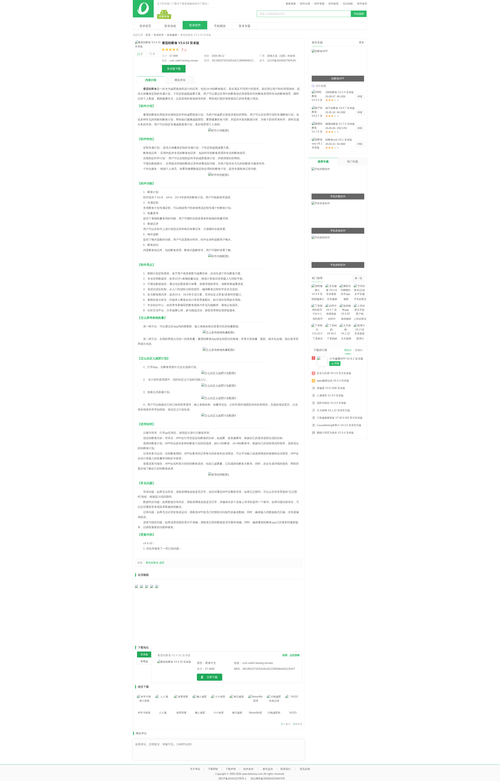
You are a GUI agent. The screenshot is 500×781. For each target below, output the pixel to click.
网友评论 (180, 80)
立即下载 (212, 677)
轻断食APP (337, 78)
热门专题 (352, 161)
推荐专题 (323, 161)
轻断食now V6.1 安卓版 (338, 139)
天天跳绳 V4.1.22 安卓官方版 (333, 410)
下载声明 (231, 769)
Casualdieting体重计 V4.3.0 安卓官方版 (339, 425)
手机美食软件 (338, 230)
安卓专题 (244, 26)
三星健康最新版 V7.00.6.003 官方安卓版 (339, 417)
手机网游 (220, 26)
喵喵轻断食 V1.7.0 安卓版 (340, 123)
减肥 (161, 562)
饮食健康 (172, 34)
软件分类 (305, 3)
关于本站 (195, 769)
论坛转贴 (348, 3)
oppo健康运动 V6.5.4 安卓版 (333, 380)
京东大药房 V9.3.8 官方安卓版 (334, 373)
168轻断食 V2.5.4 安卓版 (339, 92)
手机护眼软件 (338, 196)
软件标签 (334, 3)
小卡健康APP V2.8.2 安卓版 (346, 358)
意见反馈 (305, 769)
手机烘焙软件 (338, 264)
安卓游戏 (170, 26)
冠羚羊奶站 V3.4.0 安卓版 (331, 402)
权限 (285, 655)
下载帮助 (213, 769)
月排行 (358, 350)
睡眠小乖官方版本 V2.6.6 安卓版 (335, 432)
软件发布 (362, 3)
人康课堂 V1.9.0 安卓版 (330, 395)
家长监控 (268, 769)
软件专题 (319, 3)
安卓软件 (195, 25)
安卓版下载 (174, 68)
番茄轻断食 (152, 562)
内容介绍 (150, 80)
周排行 (348, 350)
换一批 (358, 278)
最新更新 (291, 3)
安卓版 (144, 654)
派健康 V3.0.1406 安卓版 (331, 388)
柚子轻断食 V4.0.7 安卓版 (340, 108)
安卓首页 (145, 26)
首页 (148, 34)
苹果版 (144, 661)
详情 (359, 96)
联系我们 (285, 769)
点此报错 (294, 655)
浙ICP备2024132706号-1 (232, 778)
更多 (361, 42)
